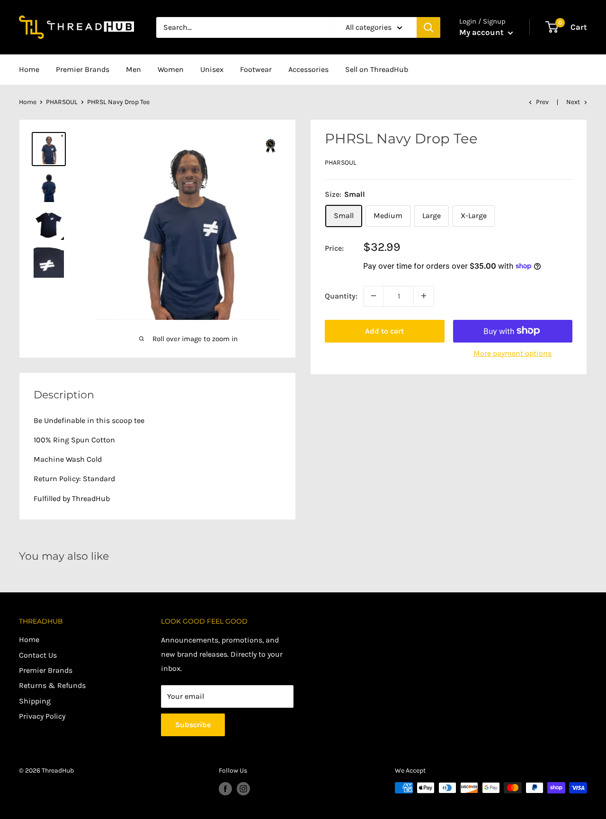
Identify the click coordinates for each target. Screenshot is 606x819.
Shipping (35, 700)
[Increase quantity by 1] (424, 296)
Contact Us (38, 655)
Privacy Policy (42, 716)
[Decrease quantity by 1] (373, 296)
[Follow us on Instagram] (243, 788)
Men (133, 69)
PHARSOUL (62, 102)
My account (482, 32)
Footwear (256, 69)
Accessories (308, 69)
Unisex (211, 69)
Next (573, 102)
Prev (542, 102)
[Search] (428, 27)
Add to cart (384, 330)
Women (171, 69)
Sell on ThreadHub (376, 69)
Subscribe (193, 724)
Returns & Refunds (52, 685)
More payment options (512, 352)
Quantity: (341, 295)
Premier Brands (82, 69)
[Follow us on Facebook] (225, 788)
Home (29, 69)
